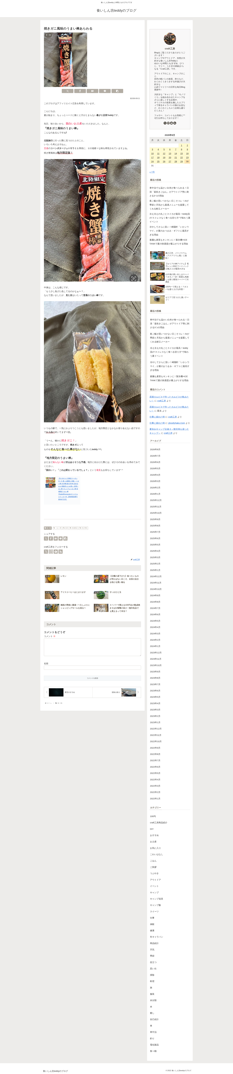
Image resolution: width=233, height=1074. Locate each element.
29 (181, 161)
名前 (46, 663)
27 (170, 161)
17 (152, 157)
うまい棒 (58, 528)
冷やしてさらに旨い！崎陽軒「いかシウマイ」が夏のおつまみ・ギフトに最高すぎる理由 (169, 231)
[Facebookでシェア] (80, 91)
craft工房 (170, 48)
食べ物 (49, 528)
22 (181, 157)
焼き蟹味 (84, 528)
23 (187, 157)
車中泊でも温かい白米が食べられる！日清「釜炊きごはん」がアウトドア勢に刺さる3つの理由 (169, 192)
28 (176, 161)
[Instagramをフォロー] (51, 552)
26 (164, 161)
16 (187, 153)
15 (181, 153)
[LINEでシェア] (105, 91)
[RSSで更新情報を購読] (60, 552)
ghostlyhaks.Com (176, 423)
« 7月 (152, 172)
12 (164, 153)
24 (152, 161)
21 (176, 157)
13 (170, 153)
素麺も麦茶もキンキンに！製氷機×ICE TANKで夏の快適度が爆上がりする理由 (169, 242)
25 (158, 161)
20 (170, 157)
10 (152, 153)
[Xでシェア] (67, 91)
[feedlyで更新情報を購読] (56, 552)
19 (164, 157)
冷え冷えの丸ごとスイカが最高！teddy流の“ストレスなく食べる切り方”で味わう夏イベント (170, 218)
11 (158, 153)
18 (158, 157)
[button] (117, 91)
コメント (49, 636)
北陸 (66, 528)
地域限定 (75, 528)
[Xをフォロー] (46, 552)
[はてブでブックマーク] (92, 91)
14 (176, 153)
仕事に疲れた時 (157, 417)
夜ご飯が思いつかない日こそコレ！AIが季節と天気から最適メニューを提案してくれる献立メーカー (169, 205)
